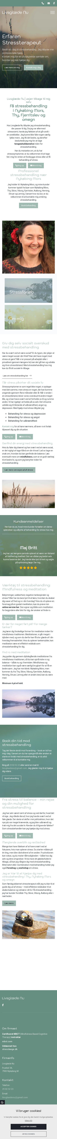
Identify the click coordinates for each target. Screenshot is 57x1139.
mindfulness (26, 457)
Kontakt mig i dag (33, 67)
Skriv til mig (37, 165)
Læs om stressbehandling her (15, 376)
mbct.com (7, 1041)
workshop (23, 868)
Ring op (20, 165)
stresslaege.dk (9, 1049)
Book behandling (28, 205)
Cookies (2, 1102)
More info (28, 1120)
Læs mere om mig (12, 67)
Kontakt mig (8, 426)
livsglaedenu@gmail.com (14, 768)
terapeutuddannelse (24, 144)
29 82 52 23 (14, 765)
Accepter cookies (28, 1127)
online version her (10, 607)
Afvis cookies (28, 1134)
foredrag (11, 868)
